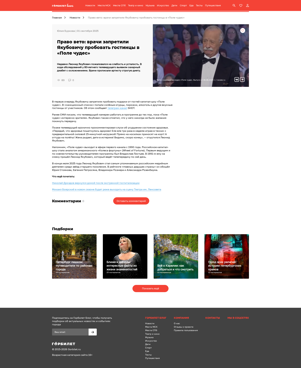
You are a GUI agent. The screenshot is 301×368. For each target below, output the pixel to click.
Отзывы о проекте (183, 326)
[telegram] (242, 80)
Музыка (150, 5)
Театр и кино (135, 5)
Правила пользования (186, 330)
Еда (191, 5)
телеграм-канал (117, 108)
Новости (90, 5)
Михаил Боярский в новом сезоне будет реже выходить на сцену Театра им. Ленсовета (106, 189)
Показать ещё (150, 288)
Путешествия (213, 5)
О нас (177, 323)
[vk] (237, 80)
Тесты (199, 5)
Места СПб (119, 5)
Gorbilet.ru (74, 349)
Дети (174, 5)
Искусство (163, 5)
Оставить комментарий (131, 200)
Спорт (183, 5)
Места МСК (104, 5)
